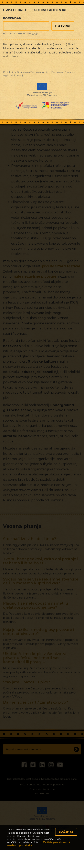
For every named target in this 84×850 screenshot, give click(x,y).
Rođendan (12, 18)
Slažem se (66, 831)
